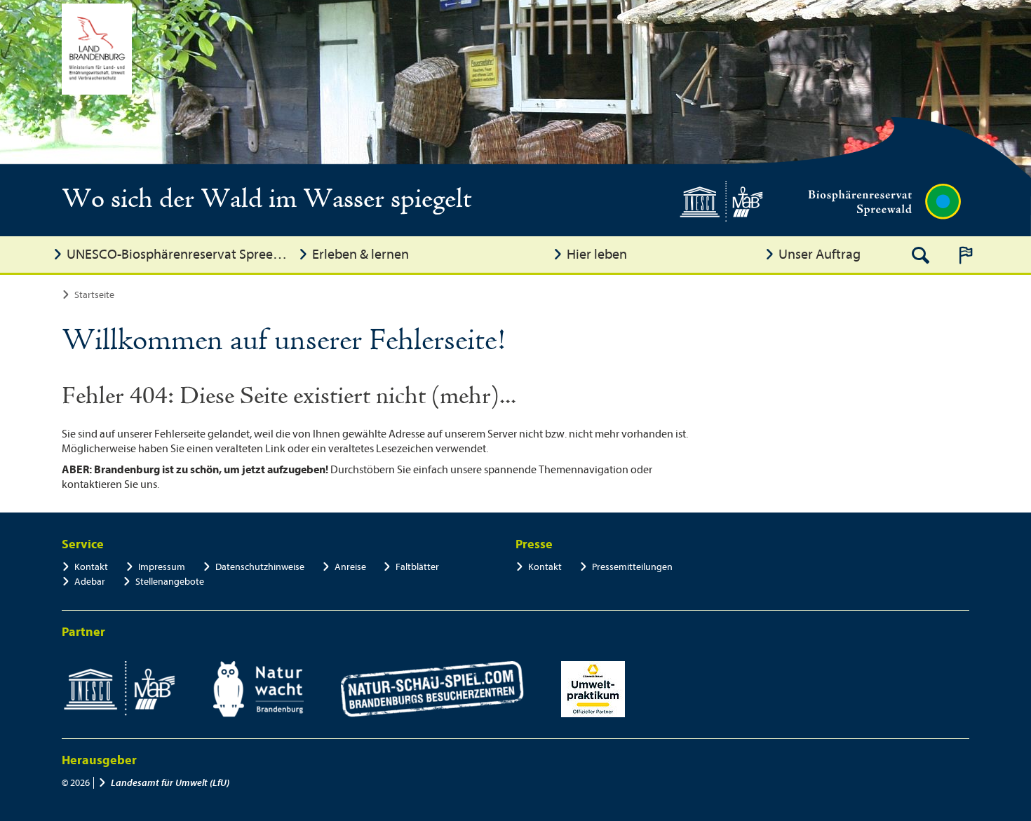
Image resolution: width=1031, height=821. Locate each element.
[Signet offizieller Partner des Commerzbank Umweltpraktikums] (593, 689)
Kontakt (91, 567)
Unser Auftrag (820, 254)
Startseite (94, 295)
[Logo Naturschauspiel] (432, 689)
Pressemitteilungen (632, 567)
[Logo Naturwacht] (258, 689)
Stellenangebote (169, 582)
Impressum (161, 567)
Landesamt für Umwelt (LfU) (170, 783)
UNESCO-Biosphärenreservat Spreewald (179, 254)
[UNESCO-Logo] (119, 689)
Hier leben (597, 254)
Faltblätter (417, 567)
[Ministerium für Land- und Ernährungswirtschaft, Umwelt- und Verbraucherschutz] (97, 49)
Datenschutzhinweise (259, 567)
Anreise (350, 567)
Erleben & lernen (360, 254)
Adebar (89, 582)
